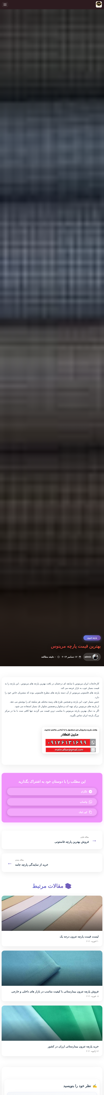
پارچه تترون (92, 638)
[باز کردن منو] (5, 4)
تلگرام (84, 791)
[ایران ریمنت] (99, 4)
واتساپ (83, 802)
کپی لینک (83, 812)
